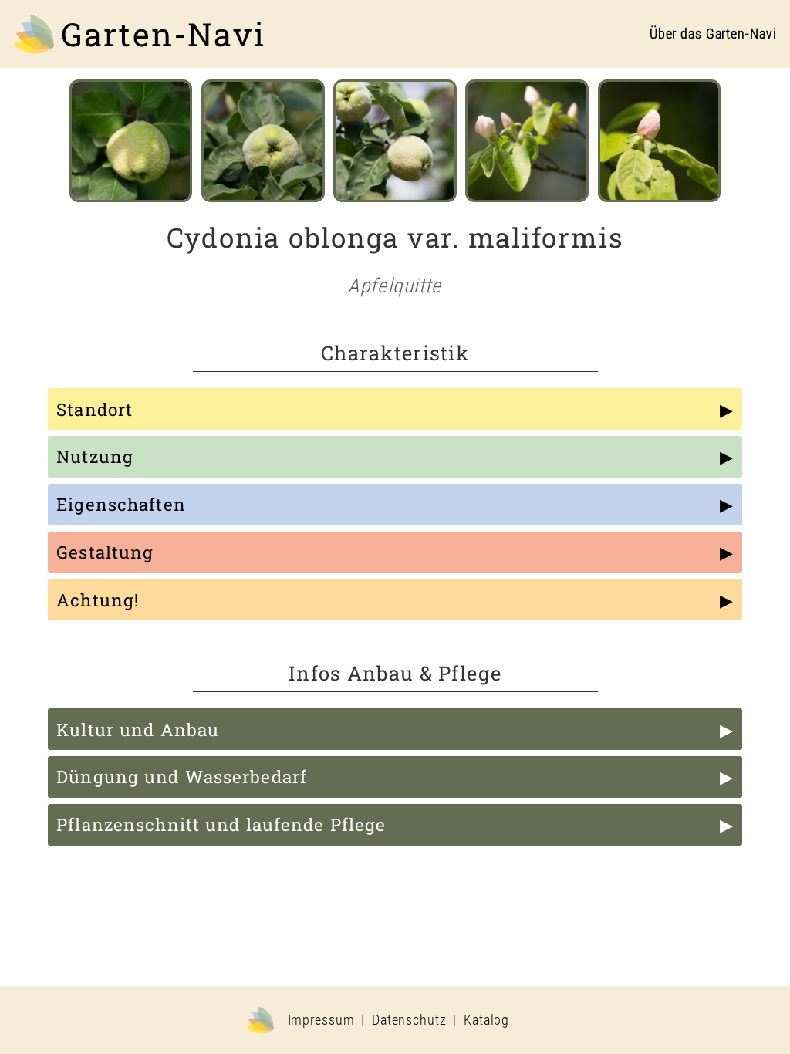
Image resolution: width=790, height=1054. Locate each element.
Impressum (321, 1020)
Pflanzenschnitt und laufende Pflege (221, 824)
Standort (94, 409)
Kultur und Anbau (137, 729)
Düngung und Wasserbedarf (181, 776)
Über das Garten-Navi (713, 34)
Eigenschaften (121, 504)
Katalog (486, 1020)
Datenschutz (409, 1020)
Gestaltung (105, 552)
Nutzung (94, 456)
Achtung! (97, 600)
